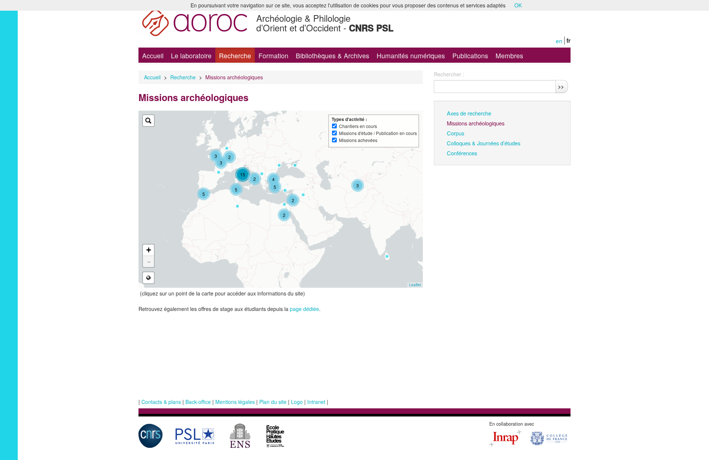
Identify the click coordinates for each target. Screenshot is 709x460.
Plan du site (273, 401)
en (559, 41)
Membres (509, 55)
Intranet (316, 401)
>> (561, 86)
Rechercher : (449, 74)
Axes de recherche (469, 113)
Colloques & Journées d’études (483, 143)
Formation (273, 55)
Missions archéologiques (475, 123)
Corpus (455, 133)
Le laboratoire (191, 55)
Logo (297, 401)
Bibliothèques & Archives (332, 55)
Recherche (235, 55)
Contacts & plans (161, 401)
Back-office (198, 401)
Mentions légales (235, 401)
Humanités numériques (411, 55)
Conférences (462, 153)
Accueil (153, 55)
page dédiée (304, 308)
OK (518, 5)
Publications (470, 55)
